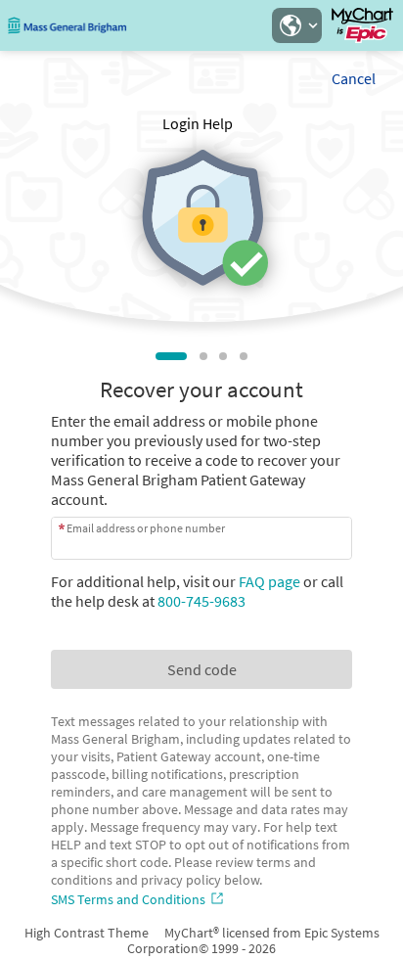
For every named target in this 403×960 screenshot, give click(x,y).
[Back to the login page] (67, 25)
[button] (296, 25)
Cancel (354, 78)
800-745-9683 (201, 601)
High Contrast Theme (86, 932)
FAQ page (269, 581)
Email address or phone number (146, 528)
